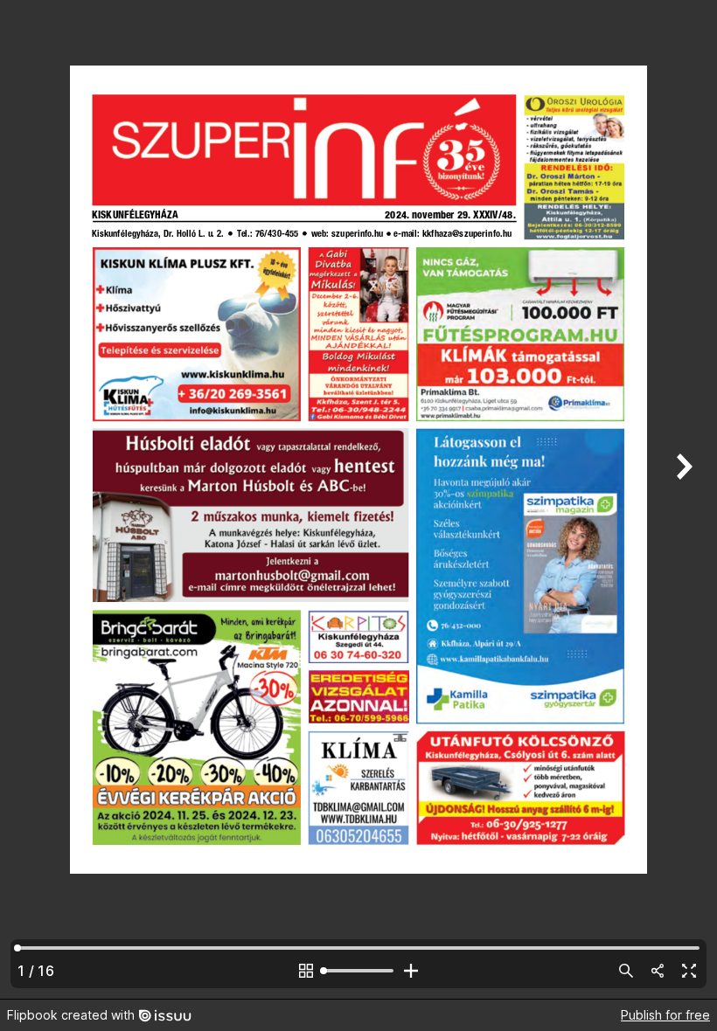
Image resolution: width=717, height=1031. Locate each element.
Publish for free (665, 1014)
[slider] (358, 970)
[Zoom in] (411, 971)
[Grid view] (306, 971)
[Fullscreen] (689, 971)
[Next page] (682, 499)
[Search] (626, 971)
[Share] (658, 971)
